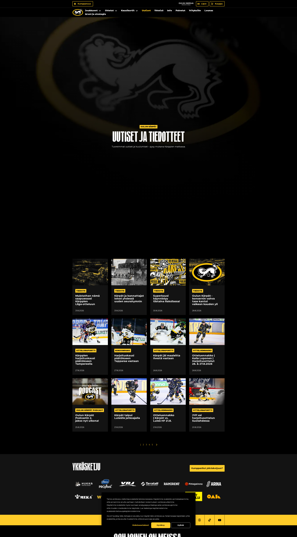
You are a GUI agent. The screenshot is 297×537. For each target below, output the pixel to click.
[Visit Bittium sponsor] (104, 484)
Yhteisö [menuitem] (158, 10)
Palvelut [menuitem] (180, 10)
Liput (203, 4)
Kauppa (219, 4)
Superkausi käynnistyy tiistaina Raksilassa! (166, 298)
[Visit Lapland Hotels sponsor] (126, 484)
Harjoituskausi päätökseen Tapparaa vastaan (126, 358)
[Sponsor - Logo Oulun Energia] (186, 3)
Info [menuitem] (169, 10)
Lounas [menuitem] (209, 10)
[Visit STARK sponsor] (192, 484)
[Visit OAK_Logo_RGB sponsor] (82, 496)
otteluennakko (202, 350)
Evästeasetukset (140, 525)
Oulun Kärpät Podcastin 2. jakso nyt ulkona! (87, 418)
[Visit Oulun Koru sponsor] (170, 484)
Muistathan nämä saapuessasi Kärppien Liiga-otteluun (87, 300)
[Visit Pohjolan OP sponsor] (214, 496)
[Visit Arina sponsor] (82, 484)
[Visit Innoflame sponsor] (148, 484)
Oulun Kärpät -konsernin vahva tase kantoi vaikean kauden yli (205, 300)
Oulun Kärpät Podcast (89, 410)
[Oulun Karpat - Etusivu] (77, 12)
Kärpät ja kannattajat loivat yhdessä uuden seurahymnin (129, 298)
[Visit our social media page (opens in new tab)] (199, 520)
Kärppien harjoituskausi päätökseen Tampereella (85, 359)
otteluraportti (85, 350)
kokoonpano (122, 350)
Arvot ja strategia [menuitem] (95, 14)
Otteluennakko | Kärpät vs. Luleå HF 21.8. (163, 418)
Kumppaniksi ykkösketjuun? (207, 468)
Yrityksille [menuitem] (195, 10)
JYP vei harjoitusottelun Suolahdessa (203, 418)
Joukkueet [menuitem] (91, 10)
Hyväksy (161, 525)
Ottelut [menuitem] (109, 10)
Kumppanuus (84, 4)
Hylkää (181, 525)
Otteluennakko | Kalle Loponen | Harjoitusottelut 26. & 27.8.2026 (203, 359)
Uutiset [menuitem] (146, 10)
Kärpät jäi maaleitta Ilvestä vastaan (166, 357)
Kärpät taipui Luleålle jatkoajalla (127, 416)
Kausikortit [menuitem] (127, 10)
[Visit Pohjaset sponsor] (214, 484)
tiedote (80, 291)
